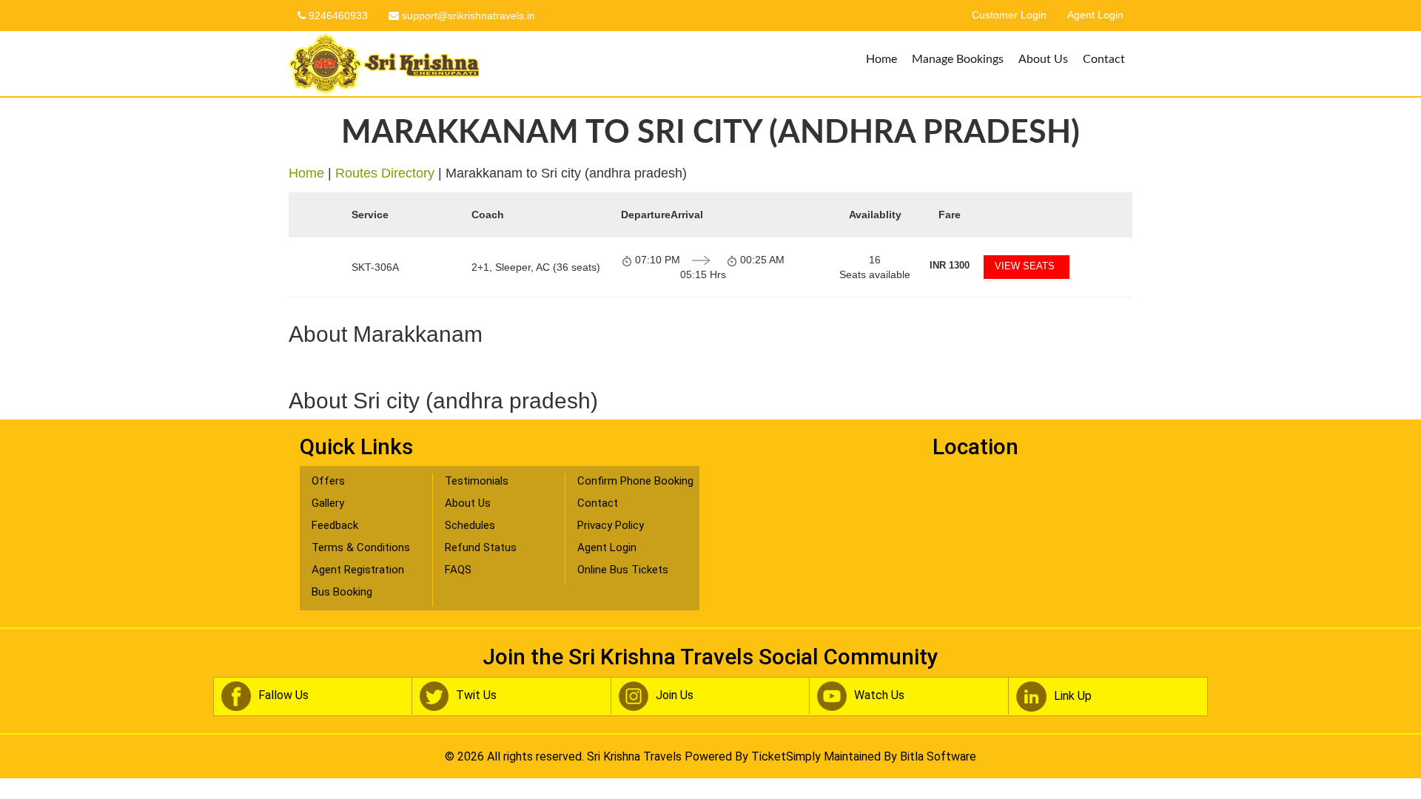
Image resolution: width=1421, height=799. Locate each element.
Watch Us (879, 695)
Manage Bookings (958, 59)
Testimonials (476, 481)
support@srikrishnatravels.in (467, 15)
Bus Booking (342, 592)
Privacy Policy (610, 525)
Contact (1104, 59)
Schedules (470, 525)
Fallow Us (283, 695)
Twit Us (476, 695)
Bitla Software (938, 756)
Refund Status (481, 547)
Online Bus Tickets (622, 569)
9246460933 (337, 15)
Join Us (674, 695)
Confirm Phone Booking (635, 481)
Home (881, 59)
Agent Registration (358, 569)
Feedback (335, 525)
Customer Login (1009, 15)
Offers (328, 481)
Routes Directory (384, 173)
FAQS (458, 569)
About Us (1043, 59)
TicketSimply (786, 756)
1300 (950, 265)
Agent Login (1095, 15)
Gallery (328, 503)
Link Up (1073, 696)
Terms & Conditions (361, 547)
